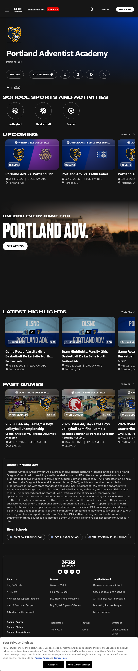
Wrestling (117, 622)
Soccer (85, 629)
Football (85, 622)
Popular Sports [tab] (15, 622)
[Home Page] (8, 87)
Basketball (57, 622)
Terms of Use (60, 657)
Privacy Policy (42, 657)
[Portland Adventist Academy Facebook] (91, 74)
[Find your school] (92, 9)
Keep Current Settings (79, 664)
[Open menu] (7, 10)
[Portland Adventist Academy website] (65, 74)
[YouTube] (78, 572)
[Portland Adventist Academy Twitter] (104, 74)
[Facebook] (60, 572)
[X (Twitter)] (66, 572)
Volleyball (56, 629)
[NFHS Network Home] (18, 10)
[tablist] (24, 627)
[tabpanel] (91, 631)
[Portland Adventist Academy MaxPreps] (78, 74)
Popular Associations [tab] (18, 632)
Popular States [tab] (15, 627)
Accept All (53, 664)
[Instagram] (72, 572)
